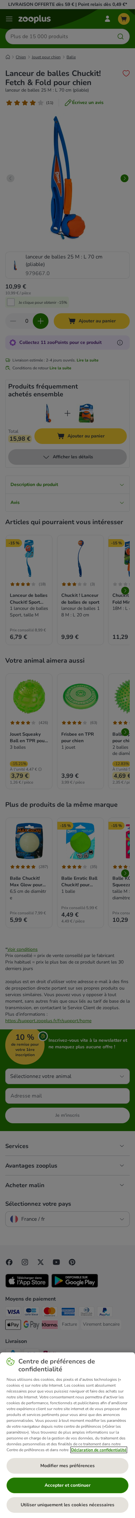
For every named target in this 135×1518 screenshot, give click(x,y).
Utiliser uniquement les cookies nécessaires (67, 1505)
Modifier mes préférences (67, 1466)
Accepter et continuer (67, 1485)
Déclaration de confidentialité (98, 1449)
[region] (67, 1435)
